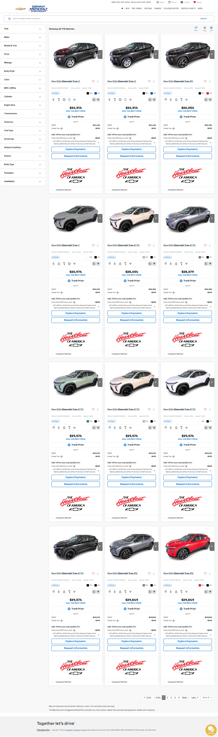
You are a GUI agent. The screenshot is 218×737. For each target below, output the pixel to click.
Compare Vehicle (63, 190)
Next (185, 698)
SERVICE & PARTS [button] (188, 8)
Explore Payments (76, 149)
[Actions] (98, 81)
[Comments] (94, 99)
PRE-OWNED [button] (137, 8)
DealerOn (69, 730)
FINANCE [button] (158, 8)
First (148, 698)
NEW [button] (127, 8)
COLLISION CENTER (171, 8)
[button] (99, 54)
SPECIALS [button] (148, 8)
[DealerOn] (43, 730)
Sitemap (77, 730)
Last (194, 698)
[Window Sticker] (98, 99)
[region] (75, 134)
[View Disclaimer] (74, 99)
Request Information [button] (75, 156)
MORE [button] (200, 8)
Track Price (77, 117)
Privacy (83, 730)
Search (203, 18)
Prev (158, 698)
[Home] (122, 9)
